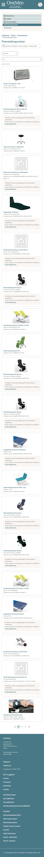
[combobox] (10, 53)
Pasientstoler (22, 35)
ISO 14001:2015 (8, 802)
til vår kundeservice (10, 124)
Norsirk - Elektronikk (10, 837)
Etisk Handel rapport (10, 819)
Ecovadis (6, 830)
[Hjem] (15, 4)
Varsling (6, 789)
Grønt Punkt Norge (9, 833)
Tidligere (16, 727)
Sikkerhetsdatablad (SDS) (12, 815)
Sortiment (5, 35)
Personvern (7, 782)
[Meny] (3, 5)
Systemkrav (7, 786)
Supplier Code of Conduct (11, 826)
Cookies (6, 778)
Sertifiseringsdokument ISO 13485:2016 (16, 806)
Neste (28, 727)
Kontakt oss (7, 765)
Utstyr (13, 35)
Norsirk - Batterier (9, 841)
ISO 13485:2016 (8, 798)
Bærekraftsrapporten (10, 822)
